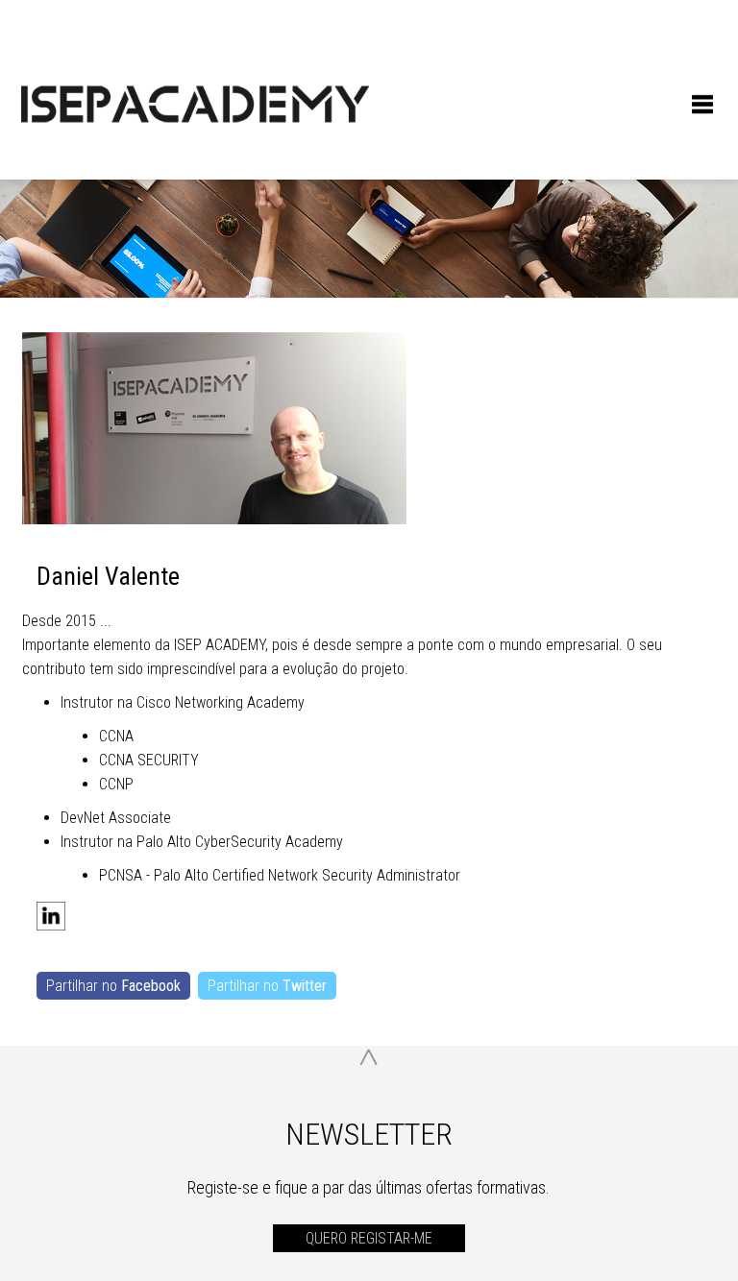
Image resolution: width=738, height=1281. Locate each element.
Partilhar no (113, 986)
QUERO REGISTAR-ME (369, 1238)
